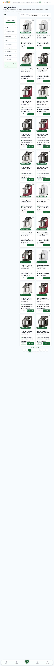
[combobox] (36, 15)
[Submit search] (40, 2)
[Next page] (44, 350)
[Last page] (47, 350)
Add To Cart (31, 48)
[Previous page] (26, 350)
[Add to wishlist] (33, 20)
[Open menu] (50, 2)
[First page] (24, 350)
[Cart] (44, 2)
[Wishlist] (47, 2)
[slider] (5, 22)
